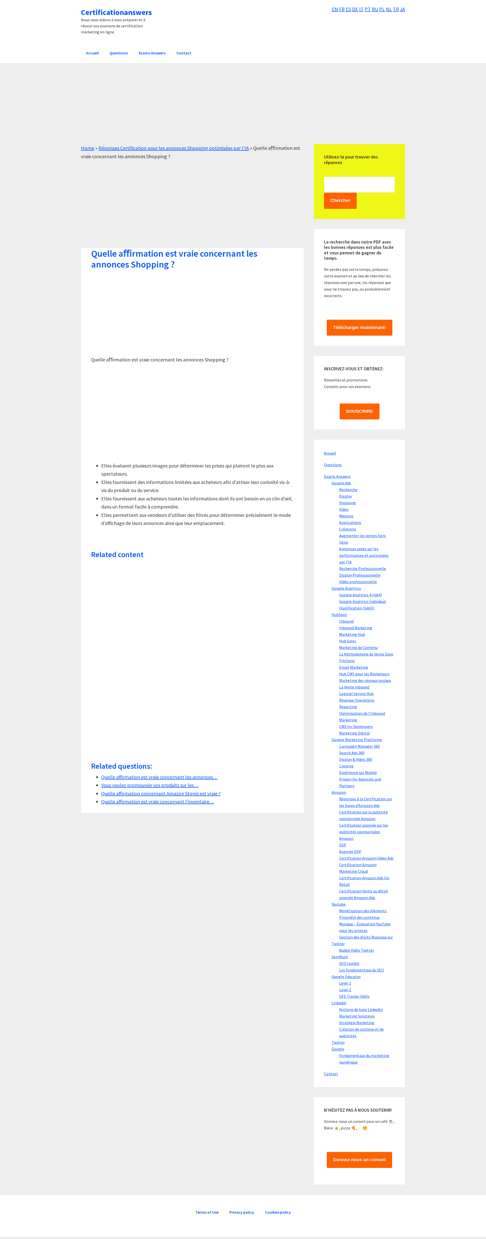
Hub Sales (347, 640)
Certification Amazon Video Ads (366, 858)
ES (348, 9)
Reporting (348, 706)
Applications (350, 522)
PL (382, 9)
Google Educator (346, 976)
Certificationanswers (116, 12)
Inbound (346, 621)
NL (389, 9)
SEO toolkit (349, 963)
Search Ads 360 (351, 752)
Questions (333, 464)
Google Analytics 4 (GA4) (360, 594)
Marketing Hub (352, 634)
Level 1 (345, 983)
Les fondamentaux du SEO (361, 969)
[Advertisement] (233, 108)
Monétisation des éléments (363, 910)
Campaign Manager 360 (359, 746)
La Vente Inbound (354, 686)
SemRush (340, 956)
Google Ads (341, 482)
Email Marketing (353, 667)
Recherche (348, 489)
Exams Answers (337, 476)
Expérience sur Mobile (358, 772)
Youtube (339, 904)
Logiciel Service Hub (356, 693)
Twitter (338, 943)
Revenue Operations (356, 700)
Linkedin (339, 1002)
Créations (347, 529)
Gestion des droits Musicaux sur (366, 937)
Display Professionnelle (359, 575)
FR (342, 9)
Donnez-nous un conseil (359, 1159)
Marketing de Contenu (358, 647)
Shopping (347, 502)
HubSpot (339, 614)
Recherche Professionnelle (362, 568)
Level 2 (345, 989)
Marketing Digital (354, 733)
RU (375, 9)
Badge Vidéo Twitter (356, 950)
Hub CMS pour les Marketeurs (364, 673)
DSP (342, 844)
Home (87, 148)
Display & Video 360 (355, 759)
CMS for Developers (356, 726)
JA (402, 9)
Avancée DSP (350, 851)
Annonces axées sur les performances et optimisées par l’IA (364, 555)
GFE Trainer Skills (354, 996)
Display (345, 496)
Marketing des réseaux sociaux (365, 680)
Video (344, 509)
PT (368, 9)
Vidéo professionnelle (358, 581)
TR (396, 9)
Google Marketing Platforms (357, 739)
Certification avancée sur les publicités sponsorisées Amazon (363, 832)
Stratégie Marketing (356, 1022)
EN (335, 9)
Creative (346, 765)
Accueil (330, 453)
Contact (331, 1073)
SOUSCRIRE (359, 411)
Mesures (346, 515)
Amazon (339, 792)
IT (361, 9)
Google (338, 1048)
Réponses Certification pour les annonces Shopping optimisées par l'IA (173, 148)
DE (355, 9)
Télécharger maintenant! (359, 327)
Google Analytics (346, 588)
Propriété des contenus (359, 917)
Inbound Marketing (355, 627)
